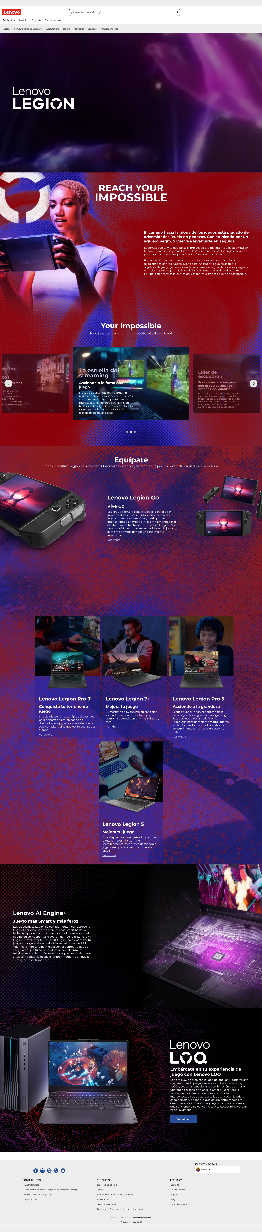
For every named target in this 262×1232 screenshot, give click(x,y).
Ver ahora (113, 540)
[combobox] (121, 12)
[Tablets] (71, 29)
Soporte (174, 1194)
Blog (173, 1199)
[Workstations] (60, 29)
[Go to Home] (11, 12)
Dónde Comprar (178, 1189)
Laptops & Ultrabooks (107, 1184)
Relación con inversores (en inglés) (39, 1194)
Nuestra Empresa (31, 1184)
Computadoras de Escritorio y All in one (115, 1194)
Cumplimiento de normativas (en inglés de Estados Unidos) (50, 1189)
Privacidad (125, 1222)
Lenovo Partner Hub (180, 1204)
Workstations (103, 1199)
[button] (177, 12)
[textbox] (217, 1169)
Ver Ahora (45, 734)
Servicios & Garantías (106, 1204)
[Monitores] (85, 29)
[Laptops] (12, 29)
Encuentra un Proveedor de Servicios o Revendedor (120, 1209)
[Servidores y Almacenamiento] (119, 29)
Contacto (175, 1184)
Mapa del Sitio (137, 1222)
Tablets (100, 1189)
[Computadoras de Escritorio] (44, 29)
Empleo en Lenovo (32, 1199)
